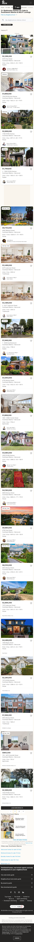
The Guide (17, 896)
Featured (3, 30)
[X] (15, 892)
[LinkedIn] (23, 892)
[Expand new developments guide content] (17, 887)
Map (18, 7)
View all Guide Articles (20, 840)
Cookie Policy (18, 933)
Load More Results (17, 808)
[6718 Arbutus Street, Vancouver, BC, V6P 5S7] (17, 375)
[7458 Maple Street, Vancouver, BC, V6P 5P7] (17, 637)
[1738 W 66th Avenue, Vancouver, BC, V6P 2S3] (17, 128)
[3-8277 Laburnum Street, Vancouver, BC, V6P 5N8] (17, 300)
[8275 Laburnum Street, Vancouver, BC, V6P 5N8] (17, 262)
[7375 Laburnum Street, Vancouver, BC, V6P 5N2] (17, 600)
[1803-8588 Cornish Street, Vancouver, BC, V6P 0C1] (17, 412)
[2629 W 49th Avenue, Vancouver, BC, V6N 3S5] (17, 450)
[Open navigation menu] (31, 2)
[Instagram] (19, 892)
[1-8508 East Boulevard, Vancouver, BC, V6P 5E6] (17, 337)
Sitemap (29, 900)
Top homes (8, 896)
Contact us (26, 896)
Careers (22, 900)
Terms (20, 912)
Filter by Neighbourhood (8, 15)
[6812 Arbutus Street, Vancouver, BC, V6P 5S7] (17, 562)
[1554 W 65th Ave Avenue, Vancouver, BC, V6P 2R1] (17, 91)
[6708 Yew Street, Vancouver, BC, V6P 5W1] (17, 525)
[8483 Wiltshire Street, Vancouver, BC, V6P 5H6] (17, 225)
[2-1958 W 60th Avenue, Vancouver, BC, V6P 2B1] (17, 166)
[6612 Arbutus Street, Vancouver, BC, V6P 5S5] (17, 712)
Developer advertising (10, 900)
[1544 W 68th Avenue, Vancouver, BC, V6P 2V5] (17, 787)
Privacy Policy (25, 930)
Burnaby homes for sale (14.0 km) (10, 856)
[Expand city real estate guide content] (17, 875)
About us (11, 898)
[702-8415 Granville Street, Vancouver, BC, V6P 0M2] (17, 750)
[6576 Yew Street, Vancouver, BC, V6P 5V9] (17, 53)
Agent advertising (22, 898)
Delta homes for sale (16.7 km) (10, 860)
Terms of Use (28, 843)
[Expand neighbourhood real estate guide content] (17, 879)
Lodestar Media (18, 910)
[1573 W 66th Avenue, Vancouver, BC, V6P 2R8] (17, 675)
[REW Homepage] (4, 3)
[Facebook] (11, 892)
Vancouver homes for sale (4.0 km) (11, 849)
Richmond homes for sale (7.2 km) (10, 853)
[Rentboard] (20, 906)
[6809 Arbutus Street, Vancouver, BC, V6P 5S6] (17, 487)
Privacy (14, 912)
